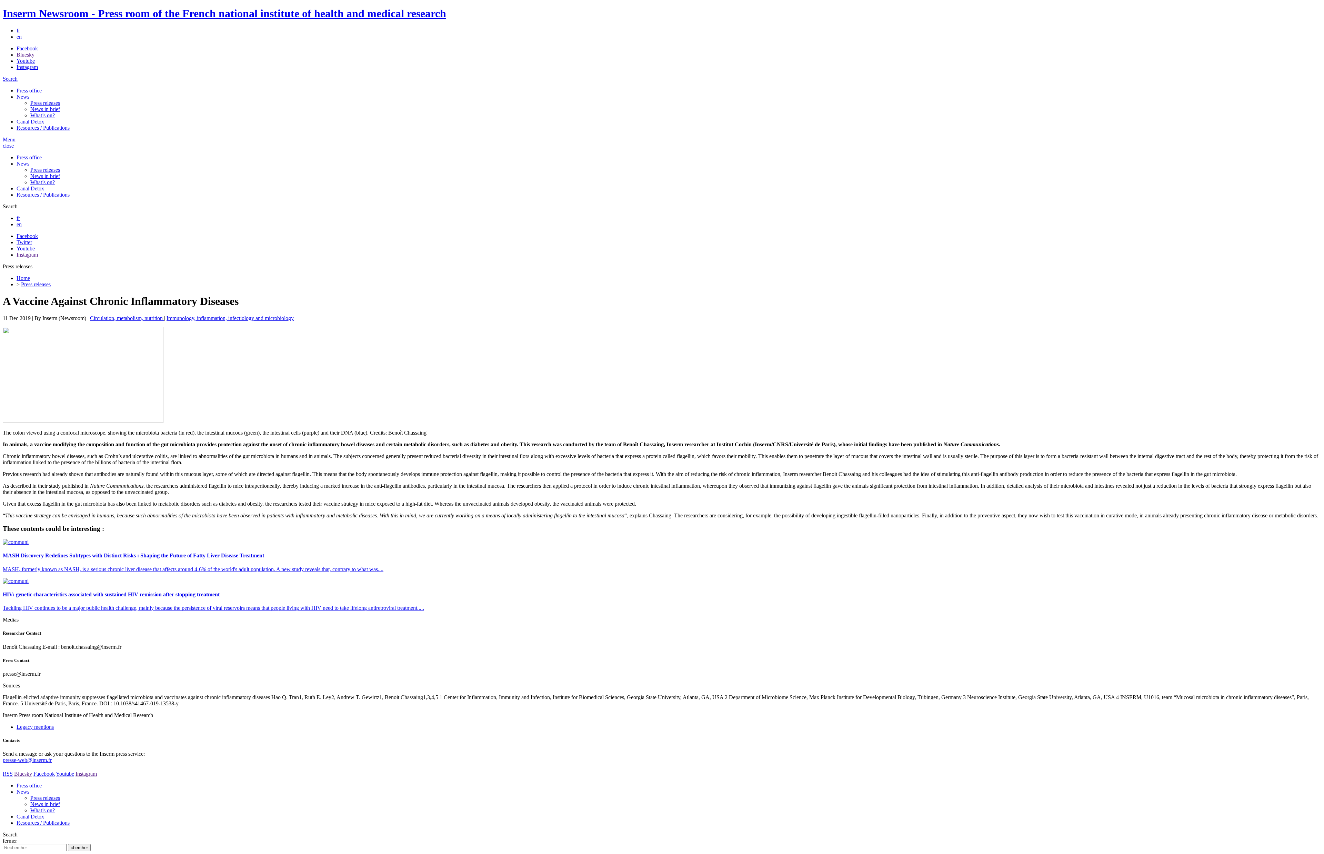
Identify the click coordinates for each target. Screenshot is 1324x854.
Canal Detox (30, 122)
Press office (29, 90)
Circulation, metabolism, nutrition (127, 318)
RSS (8, 774)
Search (10, 79)
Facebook (27, 48)
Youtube (26, 61)
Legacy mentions (35, 727)
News (23, 97)
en (19, 37)
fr (18, 30)
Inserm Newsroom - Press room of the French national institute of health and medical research (224, 13)
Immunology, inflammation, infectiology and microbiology (230, 318)
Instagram (27, 67)
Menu (9, 139)
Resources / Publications (43, 128)
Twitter (24, 242)
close (8, 146)
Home (23, 278)
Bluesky (25, 55)
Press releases (45, 103)
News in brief (45, 109)
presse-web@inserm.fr (27, 760)
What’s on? (42, 115)
